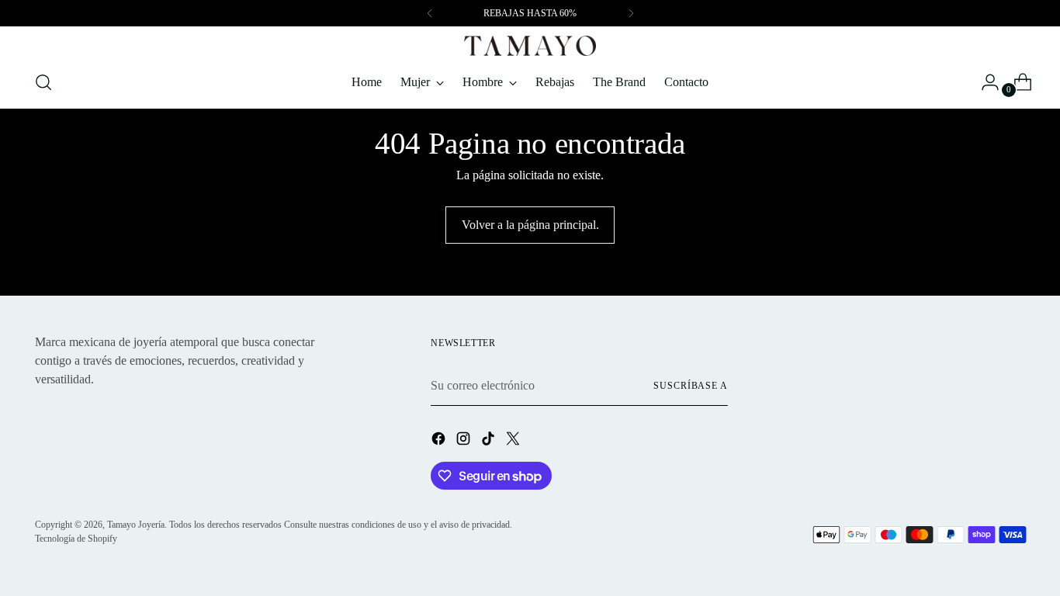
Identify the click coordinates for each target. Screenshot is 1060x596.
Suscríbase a (690, 385)
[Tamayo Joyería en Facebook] (440, 441)
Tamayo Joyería (136, 524)
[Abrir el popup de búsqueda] (43, 82)
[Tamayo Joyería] (530, 46)
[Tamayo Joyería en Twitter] (514, 441)
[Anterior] (430, 13)
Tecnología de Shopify (76, 538)
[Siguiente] (631, 13)
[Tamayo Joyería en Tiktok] (489, 441)
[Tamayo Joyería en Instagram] (465, 441)
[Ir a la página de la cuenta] (983, 82)
